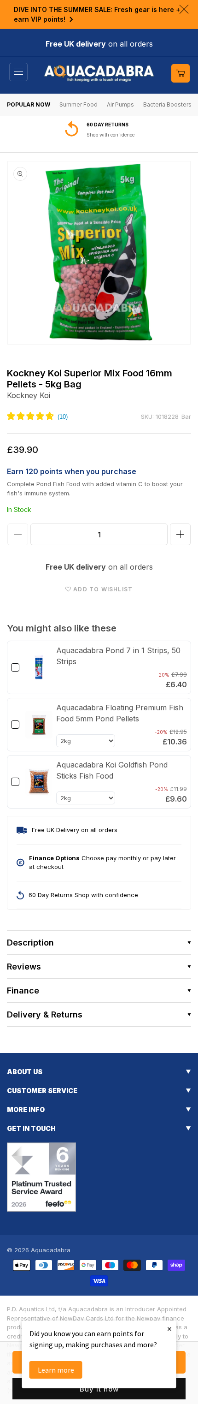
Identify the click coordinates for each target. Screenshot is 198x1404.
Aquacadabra (50, 1250)
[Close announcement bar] (184, 9)
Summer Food (78, 104)
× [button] (169, 1328)
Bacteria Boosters (167, 104)
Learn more (56, 1369)
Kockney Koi (28, 395)
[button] (18, 72)
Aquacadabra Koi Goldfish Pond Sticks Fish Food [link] (112, 770)
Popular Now (28, 104)
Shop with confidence (110, 134)
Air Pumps (120, 104)
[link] (38, 667)
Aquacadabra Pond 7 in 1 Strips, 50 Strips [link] (118, 656)
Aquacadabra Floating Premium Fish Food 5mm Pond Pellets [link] (119, 713)
